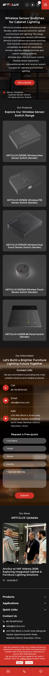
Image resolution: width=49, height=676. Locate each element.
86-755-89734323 (19, 390)
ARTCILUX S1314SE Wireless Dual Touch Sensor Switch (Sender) (24, 246)
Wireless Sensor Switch (19, 97)
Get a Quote (24, 82)
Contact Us (10, 616)
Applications (11, 603)
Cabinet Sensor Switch (19, 95)
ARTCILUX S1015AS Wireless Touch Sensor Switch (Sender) (24, 290)
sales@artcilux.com (20, 402)
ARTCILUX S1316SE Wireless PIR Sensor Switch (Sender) (24, 201)
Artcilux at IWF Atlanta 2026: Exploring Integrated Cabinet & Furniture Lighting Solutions (22, 571)
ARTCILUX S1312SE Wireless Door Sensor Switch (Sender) (24, 156)
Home (10, 92)
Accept (29, 663)
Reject (19, 663)
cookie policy (26, 658)
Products (18, 92)
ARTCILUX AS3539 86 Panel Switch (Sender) (24, 335)
